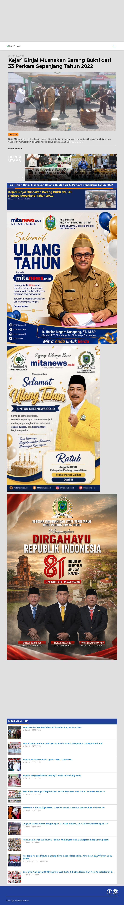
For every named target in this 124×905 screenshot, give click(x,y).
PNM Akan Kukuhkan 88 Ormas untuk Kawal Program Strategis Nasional (63, 743)
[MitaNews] (13, 46)
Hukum (13, 134)
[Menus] (114, 46)
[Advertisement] (62, 21)
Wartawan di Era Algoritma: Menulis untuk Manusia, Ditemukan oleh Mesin (93, 177)
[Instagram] (115, 892)
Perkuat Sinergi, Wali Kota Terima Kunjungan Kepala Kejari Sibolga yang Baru (66, 840)
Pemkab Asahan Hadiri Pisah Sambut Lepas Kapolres (52, 727)
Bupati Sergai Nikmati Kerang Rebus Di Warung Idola (52, 775)
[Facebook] (109, 892)
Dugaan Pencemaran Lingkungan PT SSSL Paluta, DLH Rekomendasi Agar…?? (65, 823)
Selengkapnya (78, 142)
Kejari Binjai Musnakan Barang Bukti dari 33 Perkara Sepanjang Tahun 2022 (59, 63)
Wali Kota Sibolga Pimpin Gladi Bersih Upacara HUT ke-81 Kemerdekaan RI (64, 791)
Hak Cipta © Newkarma (17, 900)
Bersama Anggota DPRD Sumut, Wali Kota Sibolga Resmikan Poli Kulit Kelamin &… (68, 872)
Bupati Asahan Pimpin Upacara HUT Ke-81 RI (47, 759)
